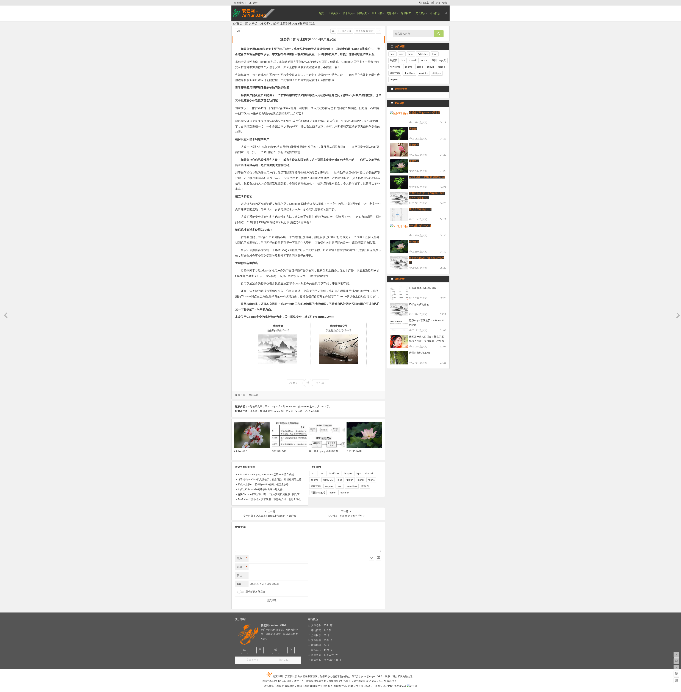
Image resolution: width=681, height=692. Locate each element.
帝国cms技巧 (318, 492)
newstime (352, 486)
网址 (239, 575)
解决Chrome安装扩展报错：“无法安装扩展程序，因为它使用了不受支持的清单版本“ (284, 494)
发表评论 (346, 31)
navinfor (344, 492)
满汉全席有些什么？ (420, 209)
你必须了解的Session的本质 (424, 112)
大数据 (413, 128)
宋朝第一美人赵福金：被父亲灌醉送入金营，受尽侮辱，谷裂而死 (426, 341)
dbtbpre (347, 473)
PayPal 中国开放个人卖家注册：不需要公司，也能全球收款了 (272, 499)
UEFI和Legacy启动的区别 (323, 451)
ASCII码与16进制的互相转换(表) (427, 177)
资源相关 (391, 13)
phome (315, 479)
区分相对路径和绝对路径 (422, 288)
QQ (239, 584)
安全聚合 (420, 13)
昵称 (242, 558)
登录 (255, 2)
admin (305, 406)
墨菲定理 (414, 144)
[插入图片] (378, 557)
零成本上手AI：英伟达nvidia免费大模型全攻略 (263, 484)
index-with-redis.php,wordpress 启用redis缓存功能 (266, 474)
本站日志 (435, 13)
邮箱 (242, 567)
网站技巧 (362, 13)
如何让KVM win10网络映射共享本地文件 (260, 489)
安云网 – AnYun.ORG (254, 13)
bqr (312, 473)
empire (329, 486)
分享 (321, 382)
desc (339, 486)
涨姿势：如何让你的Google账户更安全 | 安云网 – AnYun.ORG (284, 411)
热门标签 (436, 2)
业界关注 (333, 13)
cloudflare (333, 473)
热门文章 (424, 2)
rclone (371, 479)
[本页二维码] (676, 680)
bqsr (358, 473)
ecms (333, 492)
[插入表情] (371, 557)
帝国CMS (328, 479)
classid (369, 473)
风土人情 (377, 13)
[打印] (333, 31)
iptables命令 (241, 451)
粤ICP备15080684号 (394, 686)
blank (361, 479)
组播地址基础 (279, 451)
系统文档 (316, 486)
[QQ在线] (260, 650)
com (321, 473)
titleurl (350, 479)
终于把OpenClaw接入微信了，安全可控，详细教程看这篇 (269, 479)
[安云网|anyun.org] (412, 686)
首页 (321, 13)
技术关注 (348, 13)
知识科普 (406, 13)
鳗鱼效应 (414, 241)
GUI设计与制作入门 (420, 225)
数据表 (365, 486)
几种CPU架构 (354, 451)
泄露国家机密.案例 (419, 352)
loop (339, 479)
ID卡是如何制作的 (419, 304)
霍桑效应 (414, 161)
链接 (444, 2)
